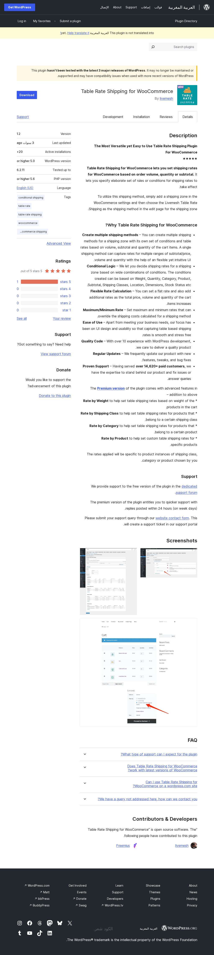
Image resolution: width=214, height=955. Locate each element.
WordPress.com (37, 885)
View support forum (56, 354)
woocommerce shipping (32, 231)
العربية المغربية (148, 928)
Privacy (192, 905)
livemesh (166, 98)
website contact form (172, 518)
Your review (62, 318)
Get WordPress (19, 7)
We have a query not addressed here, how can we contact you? (147, 799)
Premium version (111, 388)
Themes (154, 892)
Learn (119, 885)
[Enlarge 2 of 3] (131, 554)
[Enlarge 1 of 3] (192, 554)
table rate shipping (30, 214)
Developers (115, 898)
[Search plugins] (153, 47)
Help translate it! (74, 33)
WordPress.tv (112, 905)
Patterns (154, 905)
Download (26, 95)
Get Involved (78, 885)
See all (22, 318)
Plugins (155, 898)
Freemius (123, 845)
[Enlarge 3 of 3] (192, 624)
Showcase (153, 885)
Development (113, 117)
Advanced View (59, 243)
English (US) (25, 188)
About (193, 885)
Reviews (166, 117)
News (193, 892)
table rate (24, 205)
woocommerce (27, 223)
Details (187, 117)
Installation (141, 117)
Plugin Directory (186, 21)
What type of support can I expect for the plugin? (159, 754)
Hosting (192, 898)
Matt (45, 892)
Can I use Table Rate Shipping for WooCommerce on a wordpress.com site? (165, 784)
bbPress (42, 898)
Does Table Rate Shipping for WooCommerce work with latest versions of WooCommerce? (162, 768)
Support (23, 117)
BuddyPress (39, 905)
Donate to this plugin (55, 395)
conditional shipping (30, 197)
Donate (80, 898)
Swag (81, 905)
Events (82, 892)
